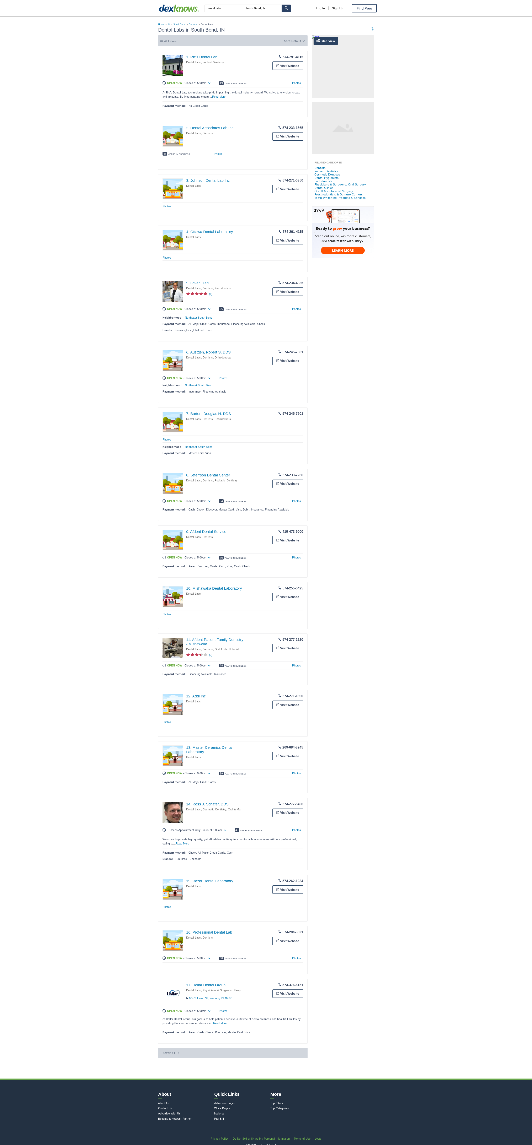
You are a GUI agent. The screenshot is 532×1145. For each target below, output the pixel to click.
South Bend (179, 24)
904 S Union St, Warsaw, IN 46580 (210, 998)
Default (296, 41)
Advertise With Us (169, 1113)
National (219, 1113)
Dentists (193, 24)
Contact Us (165, 1108)
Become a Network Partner (175, 1118)
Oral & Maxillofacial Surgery (232, 649)
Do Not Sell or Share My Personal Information (261, 1138)
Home (161, 24)
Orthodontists (223, 357)
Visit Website (289, 65)
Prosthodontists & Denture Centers (338, 194)
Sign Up (337, 8)
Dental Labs (193, 62)
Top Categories (279, 1108)
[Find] (286, 8)
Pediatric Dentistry (226, 480)
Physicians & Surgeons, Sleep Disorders (228, 990)
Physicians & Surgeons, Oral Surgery (340, 184)
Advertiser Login (224, 1103)
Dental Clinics (324, 187)
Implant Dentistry (213, 62)
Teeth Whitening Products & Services (340, 197)
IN (169, 24)
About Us (164, 1103)
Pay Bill (219, 1118)
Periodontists (223, 288)
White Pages (222, 1108)
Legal (318, 1138)
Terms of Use (302, 1138)
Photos (296, 83)
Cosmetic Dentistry (214, 809)
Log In (320, 8)
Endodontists (223, 419)
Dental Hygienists (326, 177)
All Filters (170, 41)
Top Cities (276, 1103)
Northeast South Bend (198, 317)
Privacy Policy (220, 1138)
